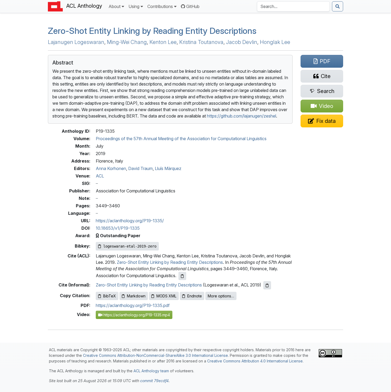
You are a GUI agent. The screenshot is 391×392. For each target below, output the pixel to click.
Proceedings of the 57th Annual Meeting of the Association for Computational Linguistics (181, 138)
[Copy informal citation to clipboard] (267, 285)
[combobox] (293, 6)
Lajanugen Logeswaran (76, 42)
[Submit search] (337, 6)
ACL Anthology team (151, 371)
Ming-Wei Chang (127, 42)
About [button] (114, 6)
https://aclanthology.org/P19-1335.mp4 (136, 315)
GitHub (192, 6)
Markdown (136, 296)
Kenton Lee (163, 42)
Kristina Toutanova (201, 42)
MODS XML (166, 296)
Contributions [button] (160, 6)
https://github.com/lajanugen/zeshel (241, 116)
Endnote (194, 296)
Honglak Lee (275, 42)
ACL (100, 176)
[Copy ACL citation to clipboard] (182, 276)
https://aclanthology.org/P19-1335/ (130, 220)
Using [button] (133, 6)
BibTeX (109, 296)
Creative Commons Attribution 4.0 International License (255, 361)
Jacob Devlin (241, 42)
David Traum (140, 168)
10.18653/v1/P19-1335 (118, 228)
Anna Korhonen (111, 168)
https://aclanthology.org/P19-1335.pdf (133, 305)
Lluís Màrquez (168, 168)
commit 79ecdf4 (154, 380)
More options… (221, 296)
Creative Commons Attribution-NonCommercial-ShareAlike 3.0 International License (155, 355)
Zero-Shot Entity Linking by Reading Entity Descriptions (152, 31)
